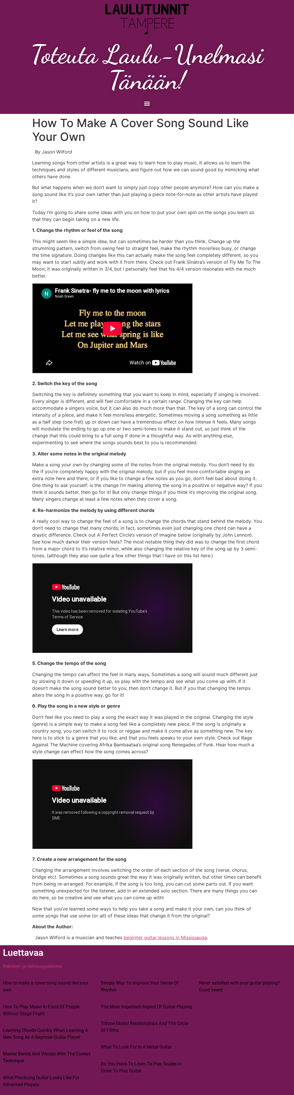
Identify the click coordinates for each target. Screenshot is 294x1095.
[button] (147, 103)
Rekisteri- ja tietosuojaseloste (32, 966)
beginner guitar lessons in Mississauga (165, 937)
